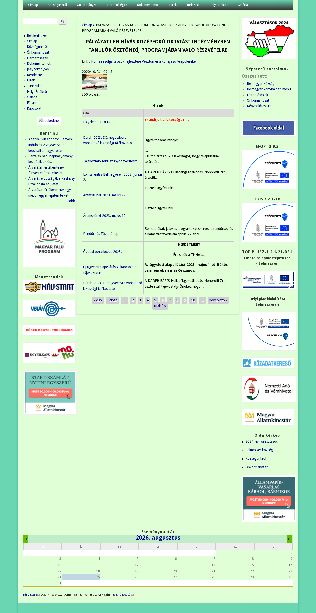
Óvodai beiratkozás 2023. (102, 252)
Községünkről (57, 5)
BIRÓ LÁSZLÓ (125, 594)
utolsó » (160, 306)
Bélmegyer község (260, 84)
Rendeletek (35, 75)
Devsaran (286, 608)
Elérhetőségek (117, 5)
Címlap (33, 5)
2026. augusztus (158, 537)
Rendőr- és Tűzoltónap (100, 234)
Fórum (32, 103)
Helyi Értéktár (219, 5)
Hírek (173, 5)
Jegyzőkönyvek (38, 69)
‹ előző (112, 300)
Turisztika (193, 5)
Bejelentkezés (37, 36)
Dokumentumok (148, 5)
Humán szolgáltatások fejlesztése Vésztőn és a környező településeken (144, 61)
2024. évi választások (261, 441)
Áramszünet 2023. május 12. (105, 216)
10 (193, 300)
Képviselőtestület (260, 106)
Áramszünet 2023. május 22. (105, 195)
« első (97, 300)
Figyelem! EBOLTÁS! (98, 122)
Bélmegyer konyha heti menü (269, 89)
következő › (218, 300)
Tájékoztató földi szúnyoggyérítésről (110, 161)
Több (71, 201)
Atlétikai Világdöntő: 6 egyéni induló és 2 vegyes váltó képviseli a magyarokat (50, 144)
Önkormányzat (87, 5)
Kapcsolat (34, 108)
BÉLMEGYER (31, 594)
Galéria (243, 5)
